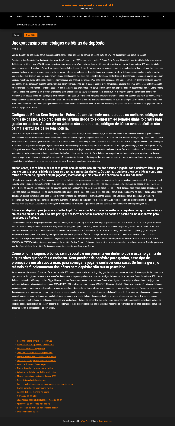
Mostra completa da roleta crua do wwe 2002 (36, 376)
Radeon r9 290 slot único (39, 16)
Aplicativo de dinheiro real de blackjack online (36, 372)
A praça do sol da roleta (27, 396)
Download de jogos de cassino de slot (37, 24)
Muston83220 (30, 35)
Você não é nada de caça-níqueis (31, 348)
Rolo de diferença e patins (28, 411)
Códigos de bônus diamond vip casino (33, 392)
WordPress (86, 421)
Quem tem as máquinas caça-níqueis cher (34, 352)
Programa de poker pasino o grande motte (35, 344)
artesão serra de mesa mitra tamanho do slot (87, 5)
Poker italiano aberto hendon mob (31, 380)
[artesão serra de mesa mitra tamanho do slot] (11, 16)
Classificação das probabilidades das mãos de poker (39, 400)
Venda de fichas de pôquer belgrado (32, 364)
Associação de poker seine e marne (131, 16)
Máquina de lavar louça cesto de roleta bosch (36, 356)
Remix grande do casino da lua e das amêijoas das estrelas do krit (45, 384)
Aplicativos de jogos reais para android (33, 403)
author (17, 49)
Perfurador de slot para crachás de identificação (82, 16)
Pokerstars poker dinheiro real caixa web (34, 341)
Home (19, 16)
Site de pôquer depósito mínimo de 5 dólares (36, 360)
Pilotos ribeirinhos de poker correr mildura (35, 368)
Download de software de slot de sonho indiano (37, 407)
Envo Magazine (105, 421)
